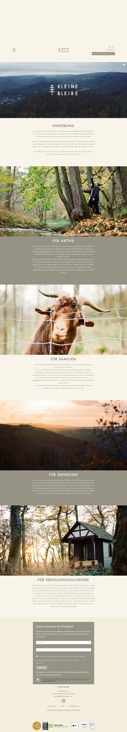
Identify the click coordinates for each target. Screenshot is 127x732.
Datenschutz (74, 706)
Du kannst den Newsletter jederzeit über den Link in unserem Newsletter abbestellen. (57, 662)
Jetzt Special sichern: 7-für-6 (103, 53)
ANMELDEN (42, 667)
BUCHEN (110, 50)
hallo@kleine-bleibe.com (63, 696)
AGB (62, 706)
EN (113, 47)
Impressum (52, 706)
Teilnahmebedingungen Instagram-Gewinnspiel (63, 710)
